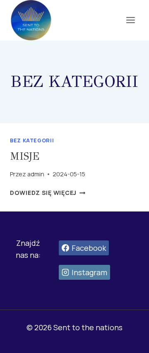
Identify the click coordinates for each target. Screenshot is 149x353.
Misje (25, 156)
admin (35, 174)
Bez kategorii (32, 140)
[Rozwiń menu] (130, 20)
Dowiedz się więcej (48, 193)
